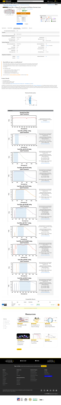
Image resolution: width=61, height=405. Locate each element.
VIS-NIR (21, 83)
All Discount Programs (33, 371)
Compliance (4, 380)
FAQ (5, 325)
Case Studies (4, 379)
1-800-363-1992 (8, 361)
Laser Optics (18, 381)
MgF (11, 83)
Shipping (18, 371)
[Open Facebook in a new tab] (41, 390)
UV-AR (13, 83)
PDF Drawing (43, 18)
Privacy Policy (4, 391)
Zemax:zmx (48, 19)
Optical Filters (18, 380)
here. (27, 74)
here (36, 308)
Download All (54, 21)
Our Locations (4, 375)
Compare (26, 23)
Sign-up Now (44, 366)
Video (5, 328)
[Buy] (58, 305)
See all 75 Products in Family (51, 4)
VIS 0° (23, 83)
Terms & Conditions (13, 391)
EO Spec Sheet (48, 21)
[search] (30, 1)
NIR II (32, 83)
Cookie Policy (8, 391)
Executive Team (4, 372)
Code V (43, 21)
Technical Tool (7, 322)
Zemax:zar (43, 19)
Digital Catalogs (46, 372)
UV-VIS (16, 83)
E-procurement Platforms (33, 380)
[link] (56, 0)
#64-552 (32, 304)
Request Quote (24, 21)
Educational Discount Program (34, 375)
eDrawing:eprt (54, 19)
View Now (23, 327)
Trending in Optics (7, 323)
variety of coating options (37, 85)
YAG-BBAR (26, 83)
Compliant (18, 56)
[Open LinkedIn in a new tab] (50, 390)
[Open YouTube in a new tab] (47, 390)
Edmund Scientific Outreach (33, 379)
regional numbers (10, 362)
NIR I (29, 83)
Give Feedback (18, 375)
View (46, 56)
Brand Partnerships (5, 383)
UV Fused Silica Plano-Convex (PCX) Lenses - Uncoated (10, 5)
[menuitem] (5, 3)
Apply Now (48, 376)
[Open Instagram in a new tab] (53, 390)
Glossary (6, 326)
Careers (4, 376)
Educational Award (32, 376)
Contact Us (4, 384)
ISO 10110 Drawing (49, 18)
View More (19, 349)
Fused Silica (47, 45)
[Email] (55, 4)
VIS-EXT (18, 83)
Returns (17, 372)
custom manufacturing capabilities (15, 74)
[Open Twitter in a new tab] (44, 390)
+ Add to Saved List (20, 23)
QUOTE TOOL (50, 361)
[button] (56, 4)
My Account (51, 1)
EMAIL (37, 360)
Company (4, 371)
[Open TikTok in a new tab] (56, 390)
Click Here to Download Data (45, 121)
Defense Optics (18, 384)
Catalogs (45, 371)
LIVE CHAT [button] (24, 360)
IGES (55, 18)
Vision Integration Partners (33, 372)
